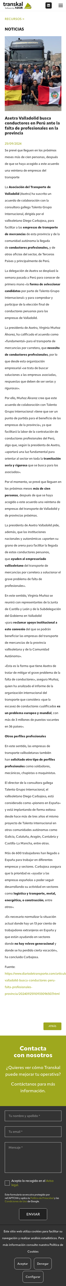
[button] (60, 5)
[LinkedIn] (48, 5)
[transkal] (17, 5)
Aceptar (22, 1263)
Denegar (43, 1263)
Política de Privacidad (42, 1198)
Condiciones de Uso (16, 1201)
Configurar (33, 1277)
